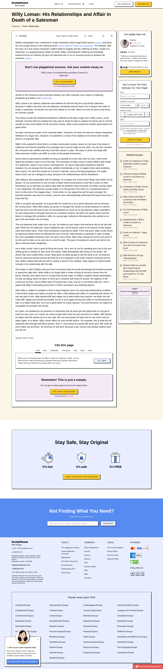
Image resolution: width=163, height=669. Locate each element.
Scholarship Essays (125, 653)
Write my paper (134, 140)
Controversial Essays (24, 616)
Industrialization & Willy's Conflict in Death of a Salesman (133, 222)
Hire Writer (143, 4)
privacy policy (143, 130)
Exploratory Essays (91, 621)
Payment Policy (113, 559)
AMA (90, 350)
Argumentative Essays (58, 605)
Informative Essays (23, 626)
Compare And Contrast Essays (130, 610)
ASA (75, 350)
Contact (87, 551)
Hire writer (134, 72)
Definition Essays (90, 616)
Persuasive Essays (125, 626)
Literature (88, 578)
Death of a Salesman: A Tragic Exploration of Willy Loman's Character (136, 164)
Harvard (54, 350)
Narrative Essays (56, 626)
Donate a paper (90, 566)
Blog (86, 570)
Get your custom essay (64, 392)
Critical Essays (55, 616)
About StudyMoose (91, 548)
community (47, 98)
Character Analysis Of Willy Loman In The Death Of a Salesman (134, 177)
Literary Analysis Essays (93, 642)
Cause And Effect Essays (128, 605)
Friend (24, 26)
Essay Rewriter (67, 565)
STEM (91, 4)
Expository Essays (125, 621)
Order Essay (66, 573)
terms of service (131, 130)
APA (38, 350)
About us (58, 4)
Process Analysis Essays (60, 631)
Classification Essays (24, 610)
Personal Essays (90, 626)
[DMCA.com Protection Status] (134, 562)
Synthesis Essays (56, 658)
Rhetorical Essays (57, 637)
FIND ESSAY (108, 523)
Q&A (86, 574)
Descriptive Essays (125, 616)
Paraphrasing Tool (68, 569)
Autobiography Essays (92, 605)
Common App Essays (92, 610)
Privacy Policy (112, 551)
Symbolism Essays (57, 642)
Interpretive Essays (125, 642)
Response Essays (91, 647)
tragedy (98, 42)
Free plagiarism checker (70, 548)
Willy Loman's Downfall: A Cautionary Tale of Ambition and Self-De (134, 199)
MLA (45, 350)
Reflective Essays (124, 631)
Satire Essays (89, 637)
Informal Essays (56, 653)
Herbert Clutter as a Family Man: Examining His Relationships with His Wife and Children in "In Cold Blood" (134, 271)
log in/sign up (123, 4)
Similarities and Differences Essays (132, 637)
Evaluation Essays (23, 621)
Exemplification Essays (59, 621)
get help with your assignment (22, 662)
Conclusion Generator (69, 561)
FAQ (86, 563)
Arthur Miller (64, 46)
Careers (87, 555)
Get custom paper (64, 82)
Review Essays (56, 647)
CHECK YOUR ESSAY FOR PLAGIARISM (81, 477)
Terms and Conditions (115, 548)
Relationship (34, 26)
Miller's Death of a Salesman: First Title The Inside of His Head (135, 245)
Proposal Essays (90, 631)
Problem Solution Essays (26, 631)
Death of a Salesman (83, 46)
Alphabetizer (66, 557)
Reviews (87, 559)
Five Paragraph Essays (127, 647)
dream (28, 58)
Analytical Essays (22, 605)
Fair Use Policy (112, 555)
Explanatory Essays (91, 653)
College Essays (56, 610)
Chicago (66, 350)
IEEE (82, 350)
